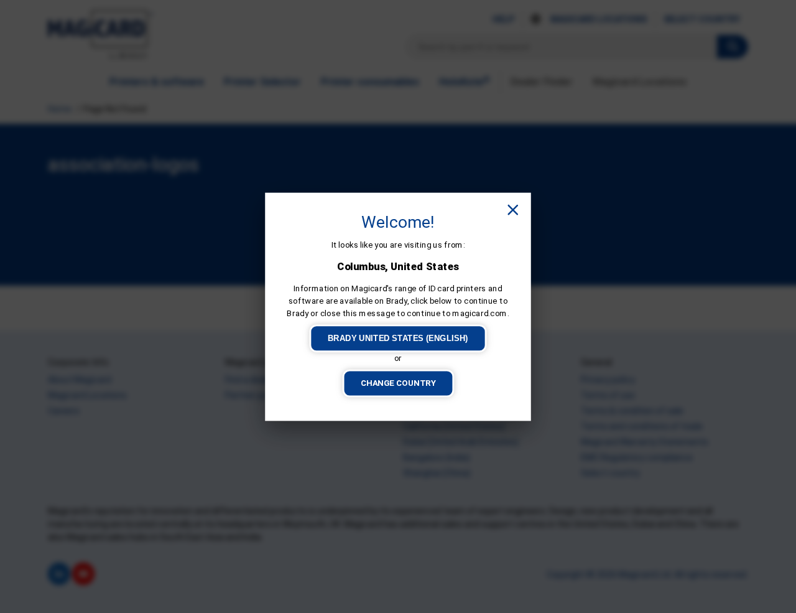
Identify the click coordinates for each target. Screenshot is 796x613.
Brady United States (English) (398, 337)
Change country (398, 382)
